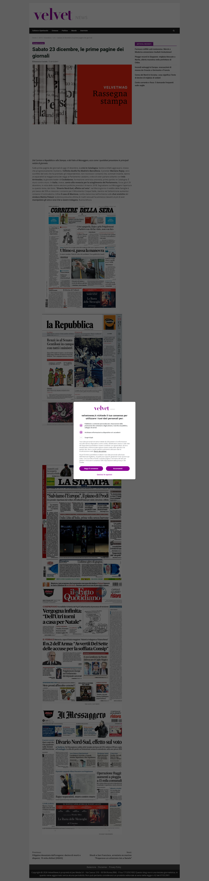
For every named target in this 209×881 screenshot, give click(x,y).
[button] (104, 437)
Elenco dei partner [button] (100, 451)
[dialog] (104, 440)
